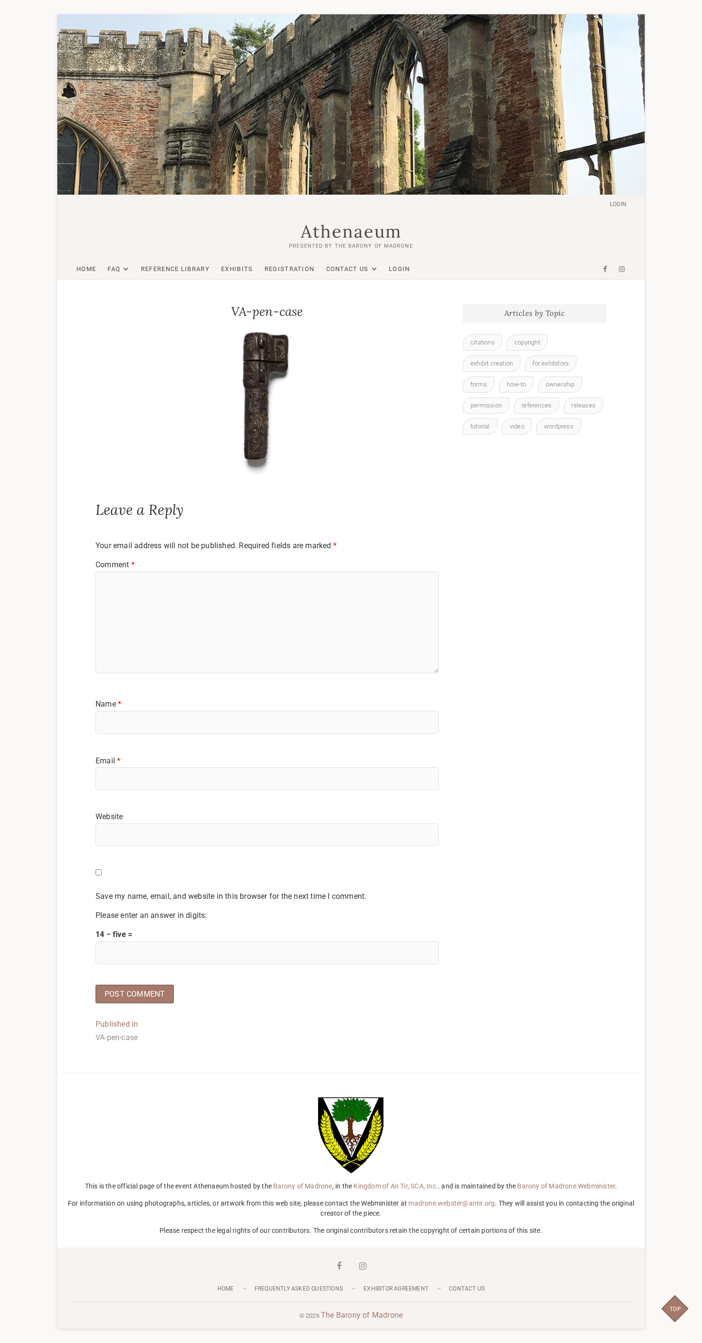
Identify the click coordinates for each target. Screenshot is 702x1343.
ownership (560, 384)
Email (108, 760)
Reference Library (175, 268)
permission (486, 405)
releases (583, 405)
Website (109, 816)
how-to (516, 384)
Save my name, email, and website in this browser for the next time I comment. (231, 896)
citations (482, 342)
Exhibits (237, 268)
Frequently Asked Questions (299, 1288)
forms (478, 384)
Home (86, 268)
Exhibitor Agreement (395, 1288)
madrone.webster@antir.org (451, 1203)
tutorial (480, 426)
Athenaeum (351, 231)
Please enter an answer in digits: (151, 915)
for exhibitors (550, 363)
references (536, 405)
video (517, 426)
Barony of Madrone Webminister (566, 1186)
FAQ (113, 268)
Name (108, 703)
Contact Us (347, 268)
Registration (290, 268)
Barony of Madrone (302, 1186)
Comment (115, 564)
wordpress (559, 426)
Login (618, 204)
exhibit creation (491, 363)
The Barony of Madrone (362, 1315)
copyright (527, 342)
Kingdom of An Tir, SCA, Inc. (395, 1186)
